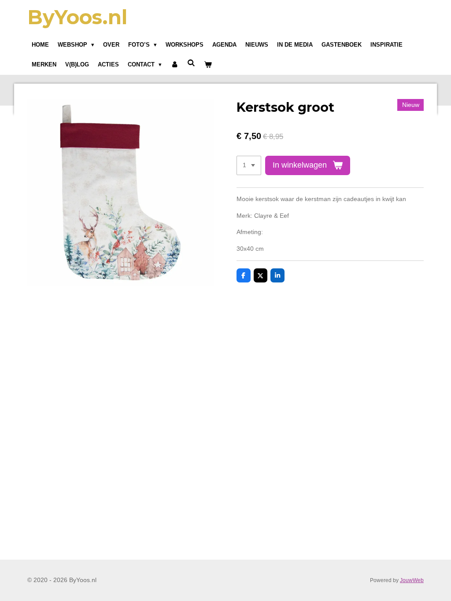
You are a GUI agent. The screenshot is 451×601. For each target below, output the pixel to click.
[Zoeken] (191, 63)
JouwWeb (412, 580)
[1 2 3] (249, 165)
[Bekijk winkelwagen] (208, 65)
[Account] (174, 65)
